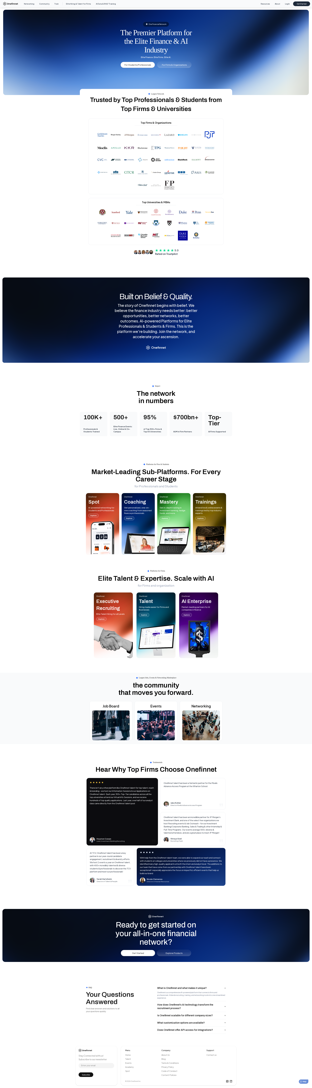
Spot (127, 1071)
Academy (129, 1067)
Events (128, 1063)
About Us (165, 1055)
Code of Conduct (169, 1071)
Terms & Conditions (170, 1063)
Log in (287, 4)
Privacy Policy (167, 1067)
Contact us (211, 1055)
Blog (163, 1059)
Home (128, 1055)
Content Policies (168, 1075)
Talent (128, 1059)
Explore (93, 515)
